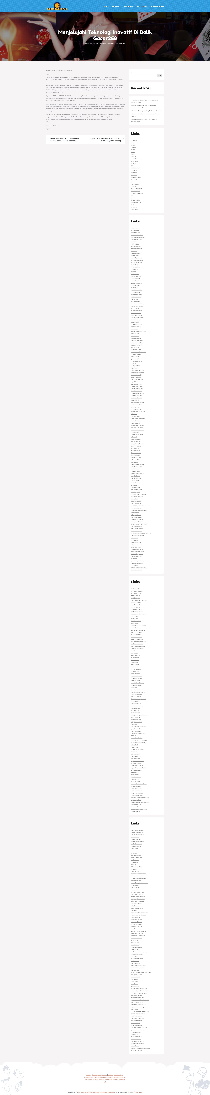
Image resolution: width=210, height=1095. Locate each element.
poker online (134, 209)
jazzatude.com (135, 660)
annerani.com (135, 657)
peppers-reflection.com (137, 1043)
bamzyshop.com (135, 485)
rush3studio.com (136, 846)
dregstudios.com (135, 680)
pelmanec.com (135, 837)
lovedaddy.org (135, 970)
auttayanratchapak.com (137, 892)
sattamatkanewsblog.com (138, 1004)
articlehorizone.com (136, 345)
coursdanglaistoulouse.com (139, 600)
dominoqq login (118, 1075)
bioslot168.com (135, 565)
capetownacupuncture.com (138, 873)
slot (48, 130)
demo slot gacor (135, 191)
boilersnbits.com (135, 917)
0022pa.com (134, 662)
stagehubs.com (135, 228)
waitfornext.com (135, 441)
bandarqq (134, 170)
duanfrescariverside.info (138, 411)
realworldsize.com (136, 903)
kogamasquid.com (136, 800)
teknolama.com (135, 906)
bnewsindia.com (135, 480)
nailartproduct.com (136, 324)
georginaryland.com (136, 728)
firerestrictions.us (136, 703)
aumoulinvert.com (136, 763)
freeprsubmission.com (137, 473)
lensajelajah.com (135, 267)
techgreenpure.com (136, 315)
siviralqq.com (135, 986)
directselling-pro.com (137, 554)
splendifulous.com (136, 377)
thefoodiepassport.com (137, 765)
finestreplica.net (135, 416)
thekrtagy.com (135, 512)
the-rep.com (134, 653)
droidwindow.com (136, 471)
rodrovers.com (135, 336)
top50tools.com (135, 650)
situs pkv (133, 163)
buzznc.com (134, 538)
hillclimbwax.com (136, 1032)
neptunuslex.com (136, 602)
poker (132, 154)
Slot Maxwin (142, 6)
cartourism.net (135, 779)
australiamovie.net (136, 593)
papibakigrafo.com (136, 770)
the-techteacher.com (137, 521)
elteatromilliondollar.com (138, 896)
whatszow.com (135, 308)
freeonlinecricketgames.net (138, 699)
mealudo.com (135, 961)
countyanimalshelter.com (138, 1018)
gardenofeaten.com (136, 926)
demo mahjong (135, 161)
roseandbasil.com (136, 731)
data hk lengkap (135, 200)
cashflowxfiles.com (136, 938)
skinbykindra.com (136, 542)
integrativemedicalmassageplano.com (141, 972)
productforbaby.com (137, 908)
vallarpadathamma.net (137, 901)
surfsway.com (135, 322)
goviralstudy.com (136, 777)
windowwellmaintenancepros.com (140, 1048)
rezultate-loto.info (136, 375)
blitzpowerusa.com (136, 924)
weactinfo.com (135, 945)
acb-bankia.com (135, 977)
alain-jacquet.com (136, 880)
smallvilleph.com (135, 673)
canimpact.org (135, 774)
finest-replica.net (136, 453)
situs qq (133, 145)
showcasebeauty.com (137, 639)
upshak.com (134, 981)
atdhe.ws (133, 735)
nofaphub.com (135, 255)
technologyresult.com (137, 303)
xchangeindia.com (136, 515)
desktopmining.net (136, 788)
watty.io (133, 864)
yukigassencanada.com (137, 342)
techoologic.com (135, 492)
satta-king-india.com (137, 340)
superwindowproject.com (138, 768)
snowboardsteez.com (137, 933)
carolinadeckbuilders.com (138, 646)
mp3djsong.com (135, 598)
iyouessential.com (136, 292)
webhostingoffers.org (137, 306)
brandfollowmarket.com (138, 1013)
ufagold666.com (135, 476)
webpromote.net (136, 717)
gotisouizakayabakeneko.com (139, 883)
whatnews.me (135, 448)
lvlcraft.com (134, 329)
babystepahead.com (136, 1025)
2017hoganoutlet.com (137, 834)
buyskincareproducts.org (138, 795)
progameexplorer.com (137, 549)
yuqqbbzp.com (135, 347)
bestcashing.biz (135, 701)
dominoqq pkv (135, 168)
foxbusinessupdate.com (137, 968)
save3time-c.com (136, 621)
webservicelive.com (136, 570)
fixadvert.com (135, 616)
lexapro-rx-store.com (137, 793)
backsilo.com (134, 984)
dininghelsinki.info (136, 409)
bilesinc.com (134, 667)
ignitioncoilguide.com (137, 561)
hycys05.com (134, 928)
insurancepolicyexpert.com (138, 641)
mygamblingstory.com (137, 830)
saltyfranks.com (135, 655)
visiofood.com (135, 469)
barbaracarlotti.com (136, 786)
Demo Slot (116, 6)
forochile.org (134, 687)
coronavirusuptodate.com (138, 352)
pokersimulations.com (137, 370)
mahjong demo (135, 184)
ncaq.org (133, 271)
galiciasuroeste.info (136, 676)
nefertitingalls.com (136, 258)
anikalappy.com (135, 407)
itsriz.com (133, 869)
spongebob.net (135, 887)
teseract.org (134, 462)
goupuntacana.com (136, 246)
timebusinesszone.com (137, 1041)
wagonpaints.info (136, 439)
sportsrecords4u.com (137, 379)
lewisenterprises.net (136, 280)
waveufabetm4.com (136, 398)
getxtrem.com (135, 942)
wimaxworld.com (136, 696)
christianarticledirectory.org (139, 809)
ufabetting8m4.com (136, 384)
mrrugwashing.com (136, 974)
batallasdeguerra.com (137, 678)
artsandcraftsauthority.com (139, 567)
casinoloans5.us (135, 754)
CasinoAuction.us (136, 756)
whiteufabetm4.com (136, 404)
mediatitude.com (136, 627)
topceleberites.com (136, 381)
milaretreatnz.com (136, 669)
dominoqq (134, 147)
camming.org (134, 241)
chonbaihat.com (135, 712)
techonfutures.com (136, 489)
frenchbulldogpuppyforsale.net (140, 797)
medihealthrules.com (137, 496)
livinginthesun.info (136, 867)
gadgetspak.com (135, 356)
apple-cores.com (135, 781)
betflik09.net (134, 269)
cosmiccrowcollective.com (138, 878)
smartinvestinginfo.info (137, 425)
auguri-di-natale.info (137, 605)
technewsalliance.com (137, 427)
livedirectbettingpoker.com (138, 965)
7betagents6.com (136, 349)
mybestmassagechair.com (138, 742)
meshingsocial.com (136, 947)
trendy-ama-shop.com (137, 464)
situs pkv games (96, 1075)
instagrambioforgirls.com (138, 935)
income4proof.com (136, 262)
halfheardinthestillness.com (139, 740)
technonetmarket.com (137, 430)
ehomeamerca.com (136, 310)
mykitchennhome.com (137, 761)
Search (133, 73)
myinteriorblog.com (136, 478)
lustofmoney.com (136, 1039)
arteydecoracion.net (136, 722)
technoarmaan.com (136, 531)
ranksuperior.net (135, 1023)
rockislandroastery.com (137, 551)
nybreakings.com (136, 508)
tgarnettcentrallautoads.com (139, 614)
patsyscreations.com (137, 260)
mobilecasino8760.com (137, 749)
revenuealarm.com (136, 556)
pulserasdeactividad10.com (139, 784)
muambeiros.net (135, 708)
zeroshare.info (135, 664)
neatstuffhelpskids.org (137, 683)
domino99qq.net (136, 839)
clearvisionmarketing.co (137, 443)
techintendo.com (136, 313)
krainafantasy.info (136, 855)
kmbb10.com (134, 940)
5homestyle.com (135, 811)
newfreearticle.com (136, 922)
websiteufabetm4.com (137, 402)
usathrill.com (134, 499)
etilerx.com (134, 414)
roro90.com (134, 848)
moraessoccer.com (136, 685)
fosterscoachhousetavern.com (139, 912)
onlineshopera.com (136, 276)
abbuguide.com (135, 301)
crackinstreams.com (136, 354)
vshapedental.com (136, 501)
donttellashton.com (136, 844)
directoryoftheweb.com (137, 841)
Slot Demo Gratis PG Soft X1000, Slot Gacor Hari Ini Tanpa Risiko (96, 1092)
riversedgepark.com (136, 248)
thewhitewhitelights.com (138, 733)
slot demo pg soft (136, 202)
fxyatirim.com (135, 299)
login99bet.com (135, 232)
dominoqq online (136, 177)
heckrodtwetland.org (137, 738)
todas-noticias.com (136, 857)
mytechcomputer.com (137, 563)
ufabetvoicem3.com (136, 395)
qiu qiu (133, 198)
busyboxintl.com (135, 889)
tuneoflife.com (135, 1046)
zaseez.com (134, 251)
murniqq (95, 1079)
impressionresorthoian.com (139, 988)
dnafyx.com (134, 287)
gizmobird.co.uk (135, 595)
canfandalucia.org (136, 503)
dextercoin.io (134, 807)
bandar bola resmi (136, 159)
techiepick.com (135, 482)
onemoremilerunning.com (138, 931)
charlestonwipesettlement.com (140, 1011)
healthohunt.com (136, 421)
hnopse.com (134, 1034)
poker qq (133, 156)
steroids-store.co (136, 719)
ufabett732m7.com (136, 466)
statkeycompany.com (137, 644)
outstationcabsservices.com (139, 510)
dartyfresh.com (135, 278)
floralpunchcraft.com (137, 954)
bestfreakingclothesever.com (139, 990)
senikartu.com (135, 860)
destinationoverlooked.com (139, 1027)
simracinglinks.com (136, 632)
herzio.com (134, 850)
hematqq (101, 1079)
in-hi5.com (134, 853)
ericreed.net (134, 745)
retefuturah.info (135, 423)
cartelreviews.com (136, 320)
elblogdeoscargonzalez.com (139, 715)
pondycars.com (135, 487)
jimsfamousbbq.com (136, 588)
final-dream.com (135, 450)
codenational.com (136, 547)
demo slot (134, 186)
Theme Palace (138, 1092)
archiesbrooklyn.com (137, 706)
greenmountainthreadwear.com (140, 1000)
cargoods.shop (135, 871)
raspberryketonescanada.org (139, 494)
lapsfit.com (134, 363)
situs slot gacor (157, 6)
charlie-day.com (135, 963)
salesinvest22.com (136, 460)
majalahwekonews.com (137, 832)
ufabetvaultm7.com (136, 391)
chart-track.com (135, 689)
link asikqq (134, 179)
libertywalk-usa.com (136, 591)
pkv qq (133, 142)
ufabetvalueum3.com (137, 388)
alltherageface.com (136, 544)
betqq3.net (134, 751)
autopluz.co (134, 618)
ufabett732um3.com (137, 434)
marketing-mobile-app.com (138, 951)
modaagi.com (135, 671)
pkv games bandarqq (137, 193)
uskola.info (134, 437)
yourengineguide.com (137, 505)
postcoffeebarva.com (137, 894)
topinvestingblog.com (137, 648)
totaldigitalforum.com (137, 528)
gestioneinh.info (135, 455)
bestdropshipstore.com (137, 317)
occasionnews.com (136, 1036)
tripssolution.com (136, 338)
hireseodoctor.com (136, 361)
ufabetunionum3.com (137, 386)
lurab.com (134, 558)
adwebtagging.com (136, 1020)
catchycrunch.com (136, 253)
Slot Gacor (128, 6)
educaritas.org (135, 264)
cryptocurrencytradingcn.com (139, 1007)
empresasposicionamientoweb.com (141, 533)
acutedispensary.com (137, 1002)
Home (106, 6)
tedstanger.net (135, 432)
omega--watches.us (136, 609)
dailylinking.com (135, 285)
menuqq (88, 1075)
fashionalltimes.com (136, 526)
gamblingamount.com (137, 1029)
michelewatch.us (135, 607)
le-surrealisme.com (136, 637)
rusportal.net (134, 862)
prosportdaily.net (136, 457)
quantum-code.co (136, 446)
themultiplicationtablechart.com (140, 802)
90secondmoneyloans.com (138, 331)
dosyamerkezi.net (136, 634)
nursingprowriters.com (137, 997)
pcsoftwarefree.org (136, 283)
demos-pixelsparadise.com (138, 625)
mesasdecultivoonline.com (138, 915)
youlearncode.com (136, 297)
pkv (132, 165)
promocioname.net (136, 694)
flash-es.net (134, 979)
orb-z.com (134, 910)
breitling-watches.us (137, 611)
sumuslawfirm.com (136, 995)
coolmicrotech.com (136, 517)
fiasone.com (134, 956)
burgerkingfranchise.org (138, 899)
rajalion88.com (135, 244)
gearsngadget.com (136, 359)
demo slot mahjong (136, 188)
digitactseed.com (136, 326)
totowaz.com (134, 1009)
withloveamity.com (136, 294)
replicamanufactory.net (137, 372)
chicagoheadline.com (137, 239)
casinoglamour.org (136, 804)
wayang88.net (135, 400)
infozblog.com (135, 710)
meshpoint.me (135, 885)
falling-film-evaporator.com (139, 993)
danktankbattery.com (137, 958)
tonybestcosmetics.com (137, 535)
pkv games (134, 140)
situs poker (134, 175)
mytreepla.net (135, 368)
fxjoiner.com (134, 540)
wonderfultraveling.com (138, 692)
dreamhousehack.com (137, 519)
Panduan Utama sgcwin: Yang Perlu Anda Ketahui (146, 111)
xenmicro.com (135, 274)
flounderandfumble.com (138, 418)
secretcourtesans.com (137, 235)
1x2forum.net (135, 230)
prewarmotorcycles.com (138, 630)
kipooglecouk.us (135, 758)
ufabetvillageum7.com (137, 393)
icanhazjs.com (135, 772)
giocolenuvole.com (136, 290)
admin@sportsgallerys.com (55, 70)
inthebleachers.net (136, 790)
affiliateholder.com (136, 1050)
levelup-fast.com (135, 365)
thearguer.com (135, 949)
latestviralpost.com (136, 919)
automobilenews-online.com (139, 524)
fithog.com (134, 724)
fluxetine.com (135, 747)
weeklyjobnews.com (136, 1016)
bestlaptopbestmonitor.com (139, 726)
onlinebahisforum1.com (137, 237)
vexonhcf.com (135, 623)
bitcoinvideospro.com (137, 876)
